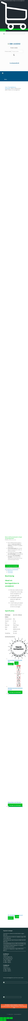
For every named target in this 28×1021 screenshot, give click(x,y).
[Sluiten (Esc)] (11, 1018)
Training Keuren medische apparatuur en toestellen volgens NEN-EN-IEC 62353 (13, 946)
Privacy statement (23, 1006)
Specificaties (10, 572)
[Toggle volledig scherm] (4, 1018)
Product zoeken (8, 51)
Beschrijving (10, 571)
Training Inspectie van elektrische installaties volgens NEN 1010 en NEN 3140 (14, 937)
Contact (11, 1004)
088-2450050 (15, 43)
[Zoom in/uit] (1, 1018)
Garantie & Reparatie (15, 1006)
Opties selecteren (13, 663)
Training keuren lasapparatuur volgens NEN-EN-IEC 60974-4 (13, 949)
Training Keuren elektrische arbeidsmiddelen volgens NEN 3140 (13, 934)
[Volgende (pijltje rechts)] (4, 1020)
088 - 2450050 (8, 961)
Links (14, 1007)
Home (6, 87)
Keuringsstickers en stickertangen (10, 87)
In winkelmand (3, 30)
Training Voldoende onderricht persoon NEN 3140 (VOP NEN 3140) (14, 941)
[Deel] (7, 1018)
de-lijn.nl (19, 1014)
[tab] (15, 571)
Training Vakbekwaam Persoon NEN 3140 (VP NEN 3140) (14, 943)
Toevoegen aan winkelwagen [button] (15, 692)
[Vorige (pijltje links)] (1, 1020)
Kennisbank (7, 1004)
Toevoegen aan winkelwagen (12, 566)
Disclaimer (16, 1004)
